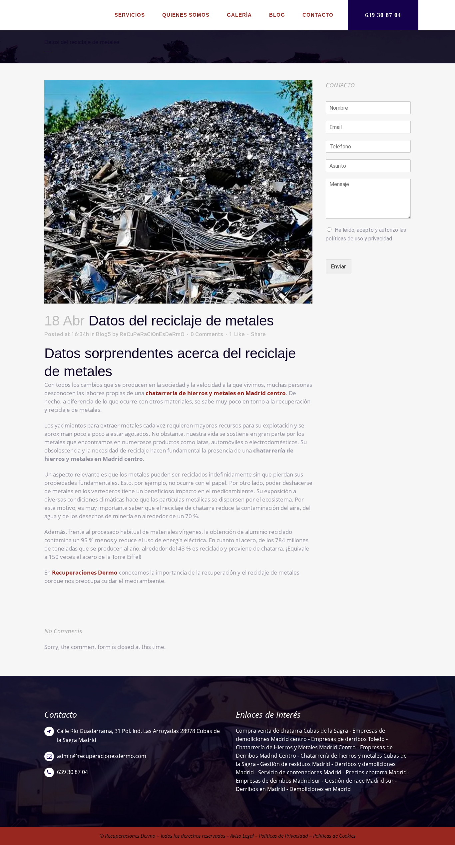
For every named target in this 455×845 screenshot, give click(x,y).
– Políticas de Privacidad (281, 835)
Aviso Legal (242, 835)
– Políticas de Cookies (331, 835)
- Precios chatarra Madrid (375, 772)
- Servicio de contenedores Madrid (298, 772)
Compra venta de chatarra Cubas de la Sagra (292, 730)
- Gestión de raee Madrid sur (358, 780)
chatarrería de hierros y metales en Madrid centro (216, 393)
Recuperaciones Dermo (85, 572)
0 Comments (207, 334)
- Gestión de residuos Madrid (294, 764)
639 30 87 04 (383, 15)
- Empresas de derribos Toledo (346, 739)
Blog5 (103, 334)
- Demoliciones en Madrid (318, 789)
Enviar (338, 266)
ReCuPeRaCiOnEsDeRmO (152, 334)
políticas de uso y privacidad (359, 238)
